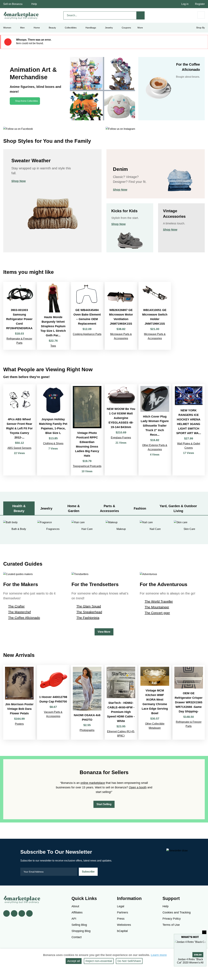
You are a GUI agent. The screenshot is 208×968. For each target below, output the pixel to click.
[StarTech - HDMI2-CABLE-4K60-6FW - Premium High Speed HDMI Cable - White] (121, 702)
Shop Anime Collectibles (26, 101)
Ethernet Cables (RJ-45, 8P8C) (121, 733)
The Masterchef (19, 612)
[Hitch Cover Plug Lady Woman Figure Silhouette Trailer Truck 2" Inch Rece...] (155, 429)
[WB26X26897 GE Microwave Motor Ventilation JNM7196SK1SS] (121, 315)
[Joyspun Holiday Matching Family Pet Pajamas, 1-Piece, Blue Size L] (53, 429)
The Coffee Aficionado (24, 618)
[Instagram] (29, 913)
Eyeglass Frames (121, 437)
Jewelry (109, 27)
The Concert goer (157, 613)
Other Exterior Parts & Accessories (154, 447)
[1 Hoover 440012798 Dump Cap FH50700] (53, 702)
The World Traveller (159, 601)
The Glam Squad (88, 606)
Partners (122, 912)
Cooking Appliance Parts (87, 334)
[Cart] (201, 15)
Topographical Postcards (87, 466)
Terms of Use (171, 924)
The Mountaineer (157, 607)
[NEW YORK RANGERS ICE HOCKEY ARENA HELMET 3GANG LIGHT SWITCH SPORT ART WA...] (189, 429)
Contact (77, 937)
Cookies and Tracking (176, 912)
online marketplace (92, 783)
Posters (19, 723)
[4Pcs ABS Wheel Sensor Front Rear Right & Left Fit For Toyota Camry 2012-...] (19, 429)
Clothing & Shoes (53, 443)
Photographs (87, 730)
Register (200, 4)
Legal (120, 906)
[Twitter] (14, 913)
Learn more (159, 955)
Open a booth (138, 787)
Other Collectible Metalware (154, 725)
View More (104, 631)
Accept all (73, 961)
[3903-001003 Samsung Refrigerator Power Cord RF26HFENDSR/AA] (19, 315)
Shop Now (18, 181)
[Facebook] (6, 913)
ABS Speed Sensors (19, 448)
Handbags (90, 27)
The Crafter (16, 606)
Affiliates (77, 912)
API (74, 918)
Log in (184, 4)
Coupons (126, 27)
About (75, 906)
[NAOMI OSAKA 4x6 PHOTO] (87, 702)
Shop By (200, 27)
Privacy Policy (171, 918)
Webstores (124, 924)
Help (34, 4)
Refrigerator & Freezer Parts (19, 340)
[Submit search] (140, 15)
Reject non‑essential (98, 961)
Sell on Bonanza (12, 4)
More (140, 27)
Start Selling (104, 804)
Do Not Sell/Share (129, 961)
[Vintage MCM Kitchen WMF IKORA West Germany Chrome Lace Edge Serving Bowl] (155, 702)
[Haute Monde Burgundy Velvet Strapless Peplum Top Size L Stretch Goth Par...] (53, 315)
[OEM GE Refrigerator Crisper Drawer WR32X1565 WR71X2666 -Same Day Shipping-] (189, 702)
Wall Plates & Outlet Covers (188, 445)
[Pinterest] (22, 913)
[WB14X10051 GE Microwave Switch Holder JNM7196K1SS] (155, 315)
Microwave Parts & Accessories (121, 336)
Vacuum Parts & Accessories (53, 714)
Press (120, 918)
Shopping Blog (81, 931)
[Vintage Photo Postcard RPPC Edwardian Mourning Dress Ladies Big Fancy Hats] (87, 429)
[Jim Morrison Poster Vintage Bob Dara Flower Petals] (19, 702)
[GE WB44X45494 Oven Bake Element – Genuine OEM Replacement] (87, 315)
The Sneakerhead (89, 612)
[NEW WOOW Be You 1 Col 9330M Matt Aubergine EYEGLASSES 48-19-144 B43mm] (121, 429)
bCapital (122, 931)
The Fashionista (87, 618)
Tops (53, 345)
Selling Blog (79, 924)
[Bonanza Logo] (21, 15)
